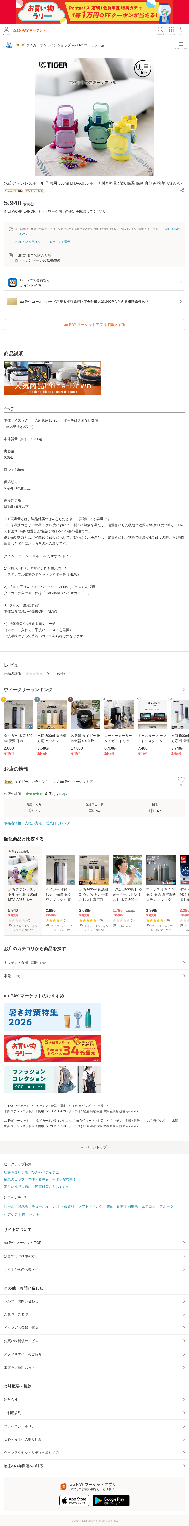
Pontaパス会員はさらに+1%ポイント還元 (42, 242)
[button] (182, 190)
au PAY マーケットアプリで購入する (94, 324)
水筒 (101, 1106)
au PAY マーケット (16, 1106)
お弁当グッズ (82, 1106)
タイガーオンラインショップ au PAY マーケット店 (69, 1120)
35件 (62, 794)
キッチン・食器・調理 (51, 1106)
